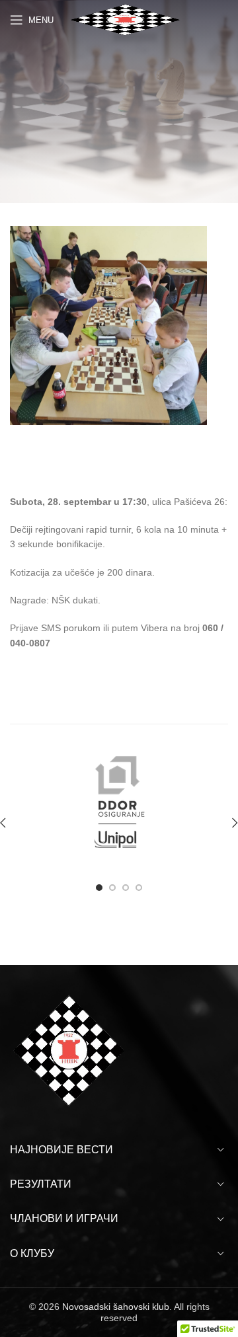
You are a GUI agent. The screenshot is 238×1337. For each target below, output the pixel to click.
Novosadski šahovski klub (115, 1306)
